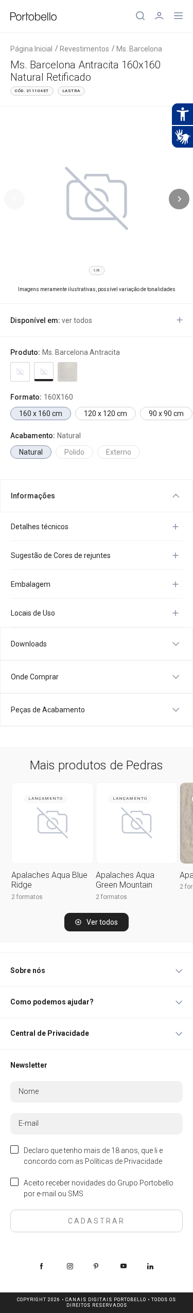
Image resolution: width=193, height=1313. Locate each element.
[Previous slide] (14, 199)
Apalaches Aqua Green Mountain (125, 880)
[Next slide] (179, 199)
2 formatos (27, 897)
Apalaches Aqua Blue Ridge (49, 880)
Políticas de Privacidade (123, 1161)
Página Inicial (31, 49)
